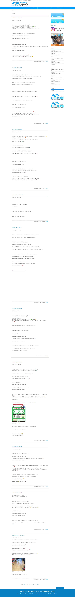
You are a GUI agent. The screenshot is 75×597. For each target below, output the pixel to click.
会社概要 (49, 593)
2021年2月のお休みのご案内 (17, 446)
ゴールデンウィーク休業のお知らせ (18, 194)
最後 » (38, 584)
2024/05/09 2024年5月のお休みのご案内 (55, 54)
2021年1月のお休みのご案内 (17, 492)
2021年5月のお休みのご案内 (17, 129)
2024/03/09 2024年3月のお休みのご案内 (55, 62)
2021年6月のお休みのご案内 (17, 67)
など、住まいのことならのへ (37, 591)
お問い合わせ (55, 593)
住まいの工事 (24, 593)
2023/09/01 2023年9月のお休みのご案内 (55, 81)
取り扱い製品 (31, 593)
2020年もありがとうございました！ (18, 535)
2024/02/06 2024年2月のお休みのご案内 (55, 65)
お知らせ (46, 61)
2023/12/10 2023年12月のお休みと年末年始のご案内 (57, 69)
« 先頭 (24, 584)
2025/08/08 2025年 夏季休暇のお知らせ (56, 51)
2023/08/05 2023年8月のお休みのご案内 (55, 84)
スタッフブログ (43, 593)
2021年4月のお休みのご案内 (17, 308)
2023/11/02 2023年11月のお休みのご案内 (56, 73)
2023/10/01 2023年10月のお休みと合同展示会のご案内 (57, 77)
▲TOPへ (60, 588)
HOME (18, 593)
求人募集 (36, 593)
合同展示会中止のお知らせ (17, 227)
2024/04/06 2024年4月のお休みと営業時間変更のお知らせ (57, 58)
